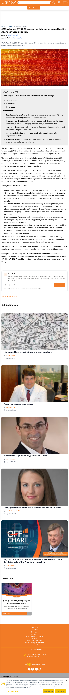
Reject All (61, 691)
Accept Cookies (48, 691)
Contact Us (34, 634)
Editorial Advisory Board (34, 636)
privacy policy (37, 289)
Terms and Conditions (34, 641)
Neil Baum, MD (10, 407)
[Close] (66, 681)
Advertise (34, 630)
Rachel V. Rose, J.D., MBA (13, 511)
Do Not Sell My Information (34, 643)
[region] (34, 686)
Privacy (34, 638)
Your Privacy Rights (34, 645)
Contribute (34, 632)
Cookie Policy (26, 687)
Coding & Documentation (9, 296)
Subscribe (58, 285)
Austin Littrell (10, 565)
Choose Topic (32, 8)
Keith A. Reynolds (11, 355)
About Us (34, 628)
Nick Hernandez (10, 459)
